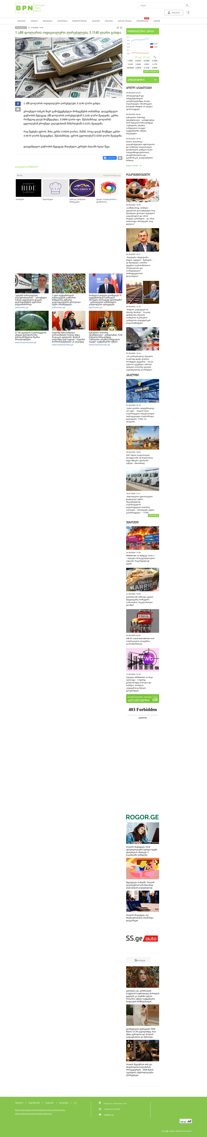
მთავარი (19, 1103)
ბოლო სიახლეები (139, 88)
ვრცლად (152, 515)
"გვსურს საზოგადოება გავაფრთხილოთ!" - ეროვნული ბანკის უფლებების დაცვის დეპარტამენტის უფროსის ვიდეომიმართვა (31, 300)
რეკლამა (49, 1103)
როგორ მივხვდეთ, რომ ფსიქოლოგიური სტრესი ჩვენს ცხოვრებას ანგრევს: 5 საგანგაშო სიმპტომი (141, 851)
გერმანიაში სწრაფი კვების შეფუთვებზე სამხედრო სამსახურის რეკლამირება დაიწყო (139, 601)
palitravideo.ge (21, 307)
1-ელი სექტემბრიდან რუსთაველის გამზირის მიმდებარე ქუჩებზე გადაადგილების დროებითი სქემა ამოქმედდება (66, 300)
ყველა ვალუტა (150, 71)
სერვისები (63, 1103)
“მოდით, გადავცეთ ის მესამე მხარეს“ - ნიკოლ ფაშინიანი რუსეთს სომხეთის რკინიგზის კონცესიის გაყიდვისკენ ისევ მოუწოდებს (138, 316)
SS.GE (19, 175)
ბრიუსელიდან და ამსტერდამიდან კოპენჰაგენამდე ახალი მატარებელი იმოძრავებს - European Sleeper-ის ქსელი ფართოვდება (139, 102)
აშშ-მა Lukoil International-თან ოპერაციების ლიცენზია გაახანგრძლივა (140, 641)
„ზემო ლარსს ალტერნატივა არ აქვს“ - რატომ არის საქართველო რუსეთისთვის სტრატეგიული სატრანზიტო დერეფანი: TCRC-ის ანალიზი (140, 415)
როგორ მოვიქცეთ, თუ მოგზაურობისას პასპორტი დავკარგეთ (139, 918)
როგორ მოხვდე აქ (111, 175)
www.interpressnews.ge (25, 342)
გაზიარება (111, 158)
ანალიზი (132, 375)
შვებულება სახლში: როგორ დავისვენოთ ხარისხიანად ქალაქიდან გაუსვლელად (140, 885)
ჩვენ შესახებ (34, 1103)
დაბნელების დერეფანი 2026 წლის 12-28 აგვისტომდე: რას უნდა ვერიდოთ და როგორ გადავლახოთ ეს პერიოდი (141, 1033)
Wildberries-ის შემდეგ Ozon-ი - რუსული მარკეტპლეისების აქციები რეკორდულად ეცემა (140, 560)
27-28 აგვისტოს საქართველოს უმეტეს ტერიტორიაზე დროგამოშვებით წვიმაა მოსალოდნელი (30, 336)
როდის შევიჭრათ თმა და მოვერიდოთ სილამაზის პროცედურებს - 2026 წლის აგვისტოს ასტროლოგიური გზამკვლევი (139, 1069)
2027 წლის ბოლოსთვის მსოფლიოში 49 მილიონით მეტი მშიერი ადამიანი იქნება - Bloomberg (139, 459)
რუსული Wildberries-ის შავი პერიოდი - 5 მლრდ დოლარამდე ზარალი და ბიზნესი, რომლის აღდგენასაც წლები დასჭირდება (139, 684)
